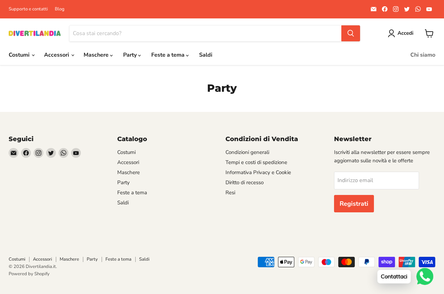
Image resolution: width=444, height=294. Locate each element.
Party (130, 55)
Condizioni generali (247, 152)
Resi (230, 192)
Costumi (20, 55)
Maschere (97, 55)
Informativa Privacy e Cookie (258, 172)
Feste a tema (168, 55)
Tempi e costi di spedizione (256, 162)
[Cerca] (350, 33)
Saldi (205, 55)
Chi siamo (422, 55)
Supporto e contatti (28, 9)
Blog (60, 9)
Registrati (354, 203)
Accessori (57, 55)
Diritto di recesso (244, 182)
